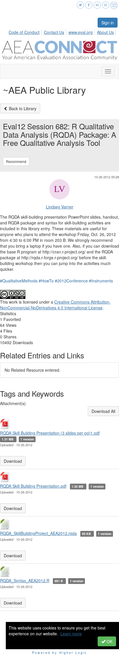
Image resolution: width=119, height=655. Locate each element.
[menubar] (63, 31)
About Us (105, 32)
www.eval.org (80, 32)
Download (13, 461)
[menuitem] (25, 31)
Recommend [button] (16, 161)
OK (108, 641)
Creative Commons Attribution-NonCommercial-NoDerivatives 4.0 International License (55, 305)
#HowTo (46, 281)
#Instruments (101, 281)
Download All (103, 411)
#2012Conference (71, 281)
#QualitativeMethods (19, 281)
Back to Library (22, 108)
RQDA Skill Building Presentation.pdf (33, 486)
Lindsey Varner (59, 207)
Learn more (71, 633)
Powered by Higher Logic (59, 652)
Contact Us (54, 32)
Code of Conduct (24, 32)
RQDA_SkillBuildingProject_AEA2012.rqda (38, 533)
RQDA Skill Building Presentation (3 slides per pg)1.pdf (50, 433)
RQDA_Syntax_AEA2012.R (24, 580)
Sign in (107, 23)
